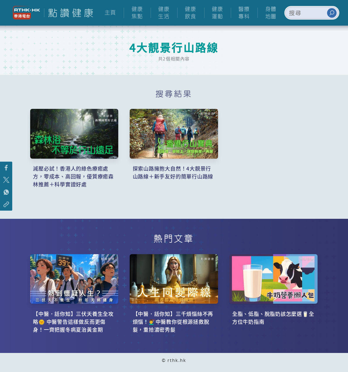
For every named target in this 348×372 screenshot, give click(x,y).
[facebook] (6, 168)
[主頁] (68, 12)
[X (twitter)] (6, 180)
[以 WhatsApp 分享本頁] (6, 192)
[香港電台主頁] (24, 12)
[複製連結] (6, 204)
